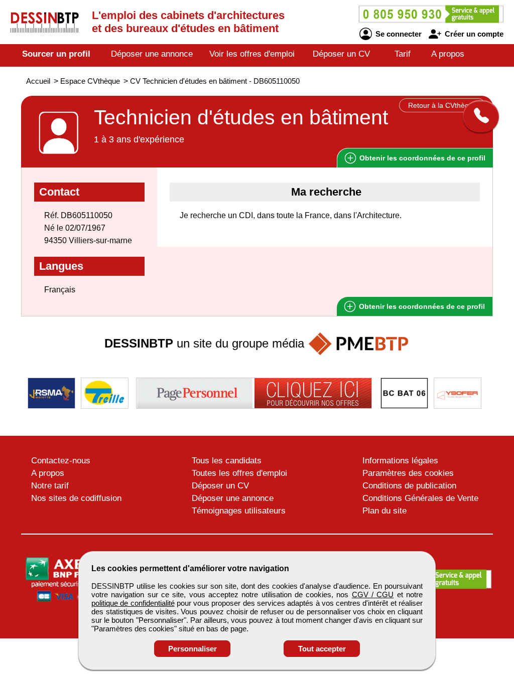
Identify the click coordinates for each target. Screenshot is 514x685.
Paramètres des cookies (408, 473)
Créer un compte (473, 34)
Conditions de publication (409, 485)
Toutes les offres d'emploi (239, 473)
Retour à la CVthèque (442, 105)
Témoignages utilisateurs (239, 511)
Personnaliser (192, 648)
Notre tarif (50, 485)
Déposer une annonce (152, 54)
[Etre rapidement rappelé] (477, 116)
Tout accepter (322, 648)
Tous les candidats (227, 460)
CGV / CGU (373, 594)
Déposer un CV (341, 54)
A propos (447, 54)
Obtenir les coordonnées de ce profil (421, 306)
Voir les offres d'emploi (252, 54)
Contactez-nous (60, 460)
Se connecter (397, 34)
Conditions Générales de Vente (420, 498)
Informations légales (400, 460)
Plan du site (384, 511)
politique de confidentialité (133, 603)
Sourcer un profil (56, 54)
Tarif (403, 54)
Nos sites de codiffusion (76, 498)
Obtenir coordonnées (421, 158)
